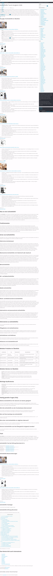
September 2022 (43, 69)
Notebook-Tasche (43, 22)
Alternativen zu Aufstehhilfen (4, 527)
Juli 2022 (42, 71)
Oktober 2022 (43, 68)
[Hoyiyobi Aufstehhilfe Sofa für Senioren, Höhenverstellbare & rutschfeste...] (3, 169)
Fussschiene (42, 10)
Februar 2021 (42, 90)
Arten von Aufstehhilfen (3, 519)
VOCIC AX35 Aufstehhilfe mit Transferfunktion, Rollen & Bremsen (9, 123)
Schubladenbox (43, 23)
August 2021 (42, 83)
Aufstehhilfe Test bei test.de (10, 445)
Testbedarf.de (2, 14)
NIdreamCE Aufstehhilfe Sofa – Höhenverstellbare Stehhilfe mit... (9, 29)
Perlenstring (3, 561)
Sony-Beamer (42, 21)
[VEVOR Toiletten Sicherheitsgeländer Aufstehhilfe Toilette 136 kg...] (3, 146)
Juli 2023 (42, 58)
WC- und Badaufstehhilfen (5, 523)
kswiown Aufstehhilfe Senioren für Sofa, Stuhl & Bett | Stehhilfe (9, 76)
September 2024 (43, 51)
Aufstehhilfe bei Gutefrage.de (10, 449)
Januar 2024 (42, 53)
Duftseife (3, 558)
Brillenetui (3, 559)
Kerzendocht (3, 557)
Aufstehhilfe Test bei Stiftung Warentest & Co (8, 542)
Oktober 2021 (43, 81)
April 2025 (42, 48)
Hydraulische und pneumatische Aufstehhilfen (8, 526)
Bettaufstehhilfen (4, 522)
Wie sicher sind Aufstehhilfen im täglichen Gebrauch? (9, 539)
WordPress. (51, 111)
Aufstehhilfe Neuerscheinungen (6, 543)
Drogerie (12, 7)
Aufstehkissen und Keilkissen (5, 529)
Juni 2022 (42, 72)
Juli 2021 (42, 84)
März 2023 (42, 62)
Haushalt (42, 33)
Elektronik (42, 31)
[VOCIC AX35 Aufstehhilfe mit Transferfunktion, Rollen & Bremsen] (3, 122)
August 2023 (42, 57)
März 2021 (42, 89)
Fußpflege (3, 560)
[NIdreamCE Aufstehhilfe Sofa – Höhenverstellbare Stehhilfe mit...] (3, 28)
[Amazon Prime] (4, 160)
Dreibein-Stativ (43, 12)
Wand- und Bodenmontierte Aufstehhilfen (7, 525)
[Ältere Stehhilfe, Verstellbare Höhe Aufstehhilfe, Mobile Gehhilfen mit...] (3, 51)
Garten (42, 32)
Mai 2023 (42, 60)
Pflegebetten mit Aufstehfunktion (6, 528)
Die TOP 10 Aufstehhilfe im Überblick (6, 516)
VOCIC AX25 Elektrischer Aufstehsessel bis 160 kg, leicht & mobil (9, 194)
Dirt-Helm (42, 14)
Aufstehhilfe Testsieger (5, 544)
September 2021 (43, 82)
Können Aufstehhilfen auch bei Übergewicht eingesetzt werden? (10, 540)
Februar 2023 (42, 63)
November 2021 (43, 80)
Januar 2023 (42, 64)
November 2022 (43, 67)
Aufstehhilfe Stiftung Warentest (6, 545)
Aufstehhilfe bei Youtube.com (10, 450)
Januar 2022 (42, 78)
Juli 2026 (42, 43)
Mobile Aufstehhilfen (4, 524)
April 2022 (42, 74)
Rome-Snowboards (43, 19)
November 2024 (43, 50)
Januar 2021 (42, 91)
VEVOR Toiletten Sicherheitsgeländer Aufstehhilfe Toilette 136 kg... (9, 147)
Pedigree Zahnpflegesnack (44, 20)
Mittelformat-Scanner (44, 9)
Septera (48, 111)
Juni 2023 (42, 59)
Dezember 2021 (43, 79)
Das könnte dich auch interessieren (5, 546)
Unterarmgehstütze (4, 556)
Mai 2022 (42, 73)
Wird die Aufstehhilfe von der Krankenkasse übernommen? (9, 537)
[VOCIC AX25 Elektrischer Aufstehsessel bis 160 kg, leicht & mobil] (3, 193)
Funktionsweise (2, 518)
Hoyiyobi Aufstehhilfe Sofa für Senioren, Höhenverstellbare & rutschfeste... (10, 170)
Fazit (1, 541)
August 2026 (42, 42)
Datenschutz (41, 108)
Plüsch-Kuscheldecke (44, 18)
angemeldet (4, 574)
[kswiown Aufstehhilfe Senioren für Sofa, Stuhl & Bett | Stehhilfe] (3, 75)
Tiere (41, 38)
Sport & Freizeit (43, 37)
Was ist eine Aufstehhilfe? (4, 517)
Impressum (40, 107)
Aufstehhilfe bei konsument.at (10, 448)
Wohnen (42, 39)
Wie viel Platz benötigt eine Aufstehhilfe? (7, 538)
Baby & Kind (42, 28)
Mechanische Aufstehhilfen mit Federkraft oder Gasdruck (9, 521)
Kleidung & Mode (43, 34)
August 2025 (42, 47)
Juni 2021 (42, 85)
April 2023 (42, 61)
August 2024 (42, 52)
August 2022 (42, 70)
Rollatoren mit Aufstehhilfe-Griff (6, 530)
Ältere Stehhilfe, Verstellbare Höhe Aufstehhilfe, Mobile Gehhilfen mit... (10, 52)
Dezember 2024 (43, 49)
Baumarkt (42, 29)
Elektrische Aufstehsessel (5, 520)
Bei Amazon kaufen (2, 43)
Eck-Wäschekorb (43, 24)
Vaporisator (3, 555)
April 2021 (42, 88)
